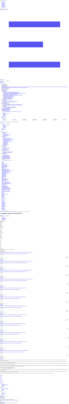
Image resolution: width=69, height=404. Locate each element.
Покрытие (1, 248)
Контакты (3, 129)
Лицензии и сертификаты (6, 113)
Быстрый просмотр (2, 252)
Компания (3, 112)
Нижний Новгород (4, 6)
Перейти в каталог (2, 403)
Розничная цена (2, 221)
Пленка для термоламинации (5, 182)
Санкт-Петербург (4, 3)
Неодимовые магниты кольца (37, 86)
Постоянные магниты (4, 164)
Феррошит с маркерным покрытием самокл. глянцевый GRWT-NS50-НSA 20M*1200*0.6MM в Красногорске (13, 253)
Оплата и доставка (4, 117)
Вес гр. (1, 243)
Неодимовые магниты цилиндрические (53, 86)
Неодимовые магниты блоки (44, 86)
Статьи (2, 116)
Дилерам (4, 127)
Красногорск (4, 0)
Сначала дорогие (4, 218)
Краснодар (3, 4)
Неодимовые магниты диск (29, 86)
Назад (4, 133)
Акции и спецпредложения (5, 388)
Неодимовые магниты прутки (16, 87)
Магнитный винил (4, 168)
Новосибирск (3, 5)
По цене (9, 215)
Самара (3, 2)
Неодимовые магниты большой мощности (7, 87)
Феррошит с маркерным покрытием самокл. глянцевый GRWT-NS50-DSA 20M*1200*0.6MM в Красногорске (13, 262)
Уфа (2, 7)
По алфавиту (6, 215)
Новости (4, 125)
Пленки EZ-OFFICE (4, 185)
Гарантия (3, 393)
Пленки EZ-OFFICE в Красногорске (14, 211)
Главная (1, 211)
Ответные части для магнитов (5, 88)
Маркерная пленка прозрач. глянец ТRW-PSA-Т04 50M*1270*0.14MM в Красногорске (11, 316)
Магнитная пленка (4, 178)
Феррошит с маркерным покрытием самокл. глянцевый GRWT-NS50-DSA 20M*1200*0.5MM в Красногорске (13, 280)
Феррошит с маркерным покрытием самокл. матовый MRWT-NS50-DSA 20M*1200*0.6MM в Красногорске (13, 271)
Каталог (3, 162)
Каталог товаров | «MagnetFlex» (6, 211)
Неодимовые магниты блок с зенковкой (7, 86)
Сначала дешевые (4, 217)
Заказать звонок (2, 82)
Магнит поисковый (24, 86)
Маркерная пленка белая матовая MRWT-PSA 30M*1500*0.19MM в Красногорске (10, 298)
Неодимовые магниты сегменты (24, 87)
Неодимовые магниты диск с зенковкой (16, 86)
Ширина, (1, 232)
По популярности (2, 215)
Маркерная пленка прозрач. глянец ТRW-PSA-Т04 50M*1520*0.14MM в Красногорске (11, 307)
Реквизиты (4, 114)
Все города (64, 119)
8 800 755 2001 (2, 81)
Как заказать (4, 115)
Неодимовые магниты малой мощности (63, 86)
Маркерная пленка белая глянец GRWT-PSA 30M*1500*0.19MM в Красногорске (10, 289)
